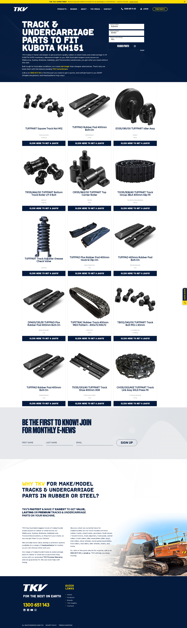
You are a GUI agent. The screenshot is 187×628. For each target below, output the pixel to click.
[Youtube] (32, 610)
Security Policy (51, 625)
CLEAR (142, 50)
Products (70, 597)
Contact (70, 606)
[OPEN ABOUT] (88, 9)
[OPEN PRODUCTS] (68, 9)
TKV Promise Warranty (52, 557)
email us (86, 553)
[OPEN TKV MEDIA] (101, 9)
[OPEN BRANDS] (78, 9)
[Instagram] (35, 610)
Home (69, 595)
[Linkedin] (24, 610)
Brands (70, 600)
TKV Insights (72, 603)
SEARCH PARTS (123, 46)
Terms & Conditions (65, 625)
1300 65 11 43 (35, 73)
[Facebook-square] (28, 610)
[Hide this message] (184, 1)
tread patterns (47, 545)
